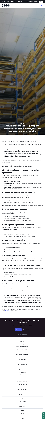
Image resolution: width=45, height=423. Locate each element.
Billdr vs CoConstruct (22, 367)
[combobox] (41, 2)
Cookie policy (22, 404)
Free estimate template (22, 381)
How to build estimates (22, 389)
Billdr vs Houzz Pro (22, 372)
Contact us (8, 310)
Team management (22, 351)
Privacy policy (22, 406)
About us (22, 415)
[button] (32, 1)
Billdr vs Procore (22, 362)
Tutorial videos (22, 394)
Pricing (22, 344)
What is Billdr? (22, 413)
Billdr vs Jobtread (22, 359)
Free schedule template (22, 384)
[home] (6, 5)
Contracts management (22, 349)
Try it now (18, 329)
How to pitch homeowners (22, 392)
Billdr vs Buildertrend (22, 356)
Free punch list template (22, 386)
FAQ (22, 421)
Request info (26, 329)
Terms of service (22, 401)
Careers (22, 418)
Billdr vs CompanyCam (22, 364)
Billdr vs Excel (22, 374)
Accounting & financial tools (22, 354)
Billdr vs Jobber (22, 369)
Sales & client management (22, 346)
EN (40, 1)
